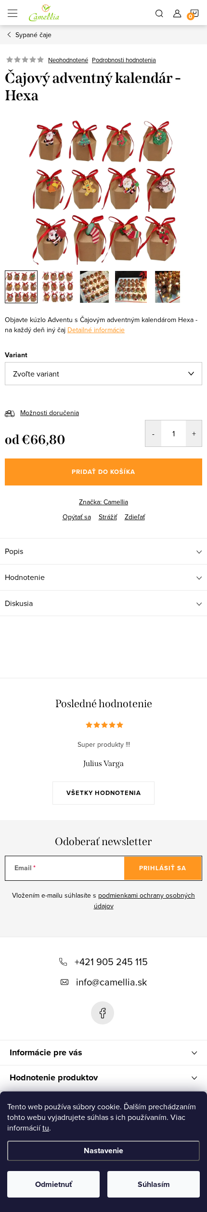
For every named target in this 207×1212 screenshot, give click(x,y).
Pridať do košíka (103, 471)
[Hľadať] (159, 12)
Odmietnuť (53, 1184)
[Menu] (12, 12)
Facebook (102, 1012)
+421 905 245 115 (111, 962)
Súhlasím (154, 1184)
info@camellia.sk (111, 982)
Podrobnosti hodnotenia (124, 60)
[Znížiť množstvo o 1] (153, 433)
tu (45, 1127)
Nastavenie (103, 1150)
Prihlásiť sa (162, 868)
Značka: (103, 502)
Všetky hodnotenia (103, 792)
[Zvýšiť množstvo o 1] (194, 433)
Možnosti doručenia (49, 412)
